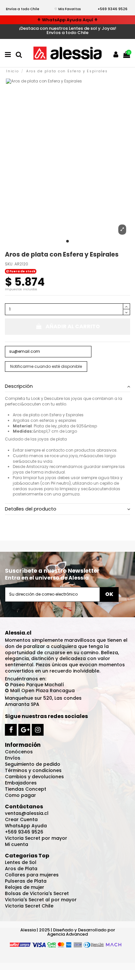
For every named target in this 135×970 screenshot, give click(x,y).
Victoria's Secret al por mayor (41, 899)
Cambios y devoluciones (34, 776)
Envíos (12, 758)
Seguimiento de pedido (32, 764)
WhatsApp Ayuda (26, 825)
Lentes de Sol (20, 862)
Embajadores (21, 783)
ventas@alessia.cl (26, 813)
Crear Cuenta (21, 819)
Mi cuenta (16, 844)
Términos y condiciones (33, 770)
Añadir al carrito (73, 326)
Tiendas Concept (25, 789)
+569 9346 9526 (112, 9)
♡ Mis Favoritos (67, 9)
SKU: (9, 264)
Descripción (19, 386)
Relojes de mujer (24, 887)
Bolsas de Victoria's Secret (37, 893)
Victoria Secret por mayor (36, 838)
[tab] (67, 386)
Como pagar (20, 795)
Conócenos (19, 751)
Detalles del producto (30, 509)
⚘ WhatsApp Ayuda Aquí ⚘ (67, 20)
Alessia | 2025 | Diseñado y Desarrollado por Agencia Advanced (67, 932)
